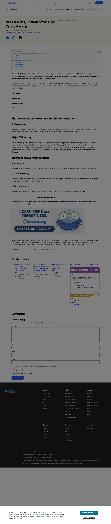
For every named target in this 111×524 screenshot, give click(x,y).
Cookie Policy (18, 518)
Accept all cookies (89, 513)
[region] (55, 515)
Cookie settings (43, 516)
